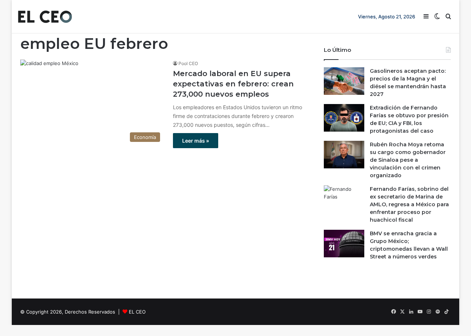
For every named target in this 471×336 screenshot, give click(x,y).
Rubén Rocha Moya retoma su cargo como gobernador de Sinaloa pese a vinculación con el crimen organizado (408, 160)
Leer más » (195, 140)
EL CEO (137, 312)
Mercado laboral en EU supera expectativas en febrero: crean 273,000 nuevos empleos (233, 84)
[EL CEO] (44, 16)
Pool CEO (188, 63)
